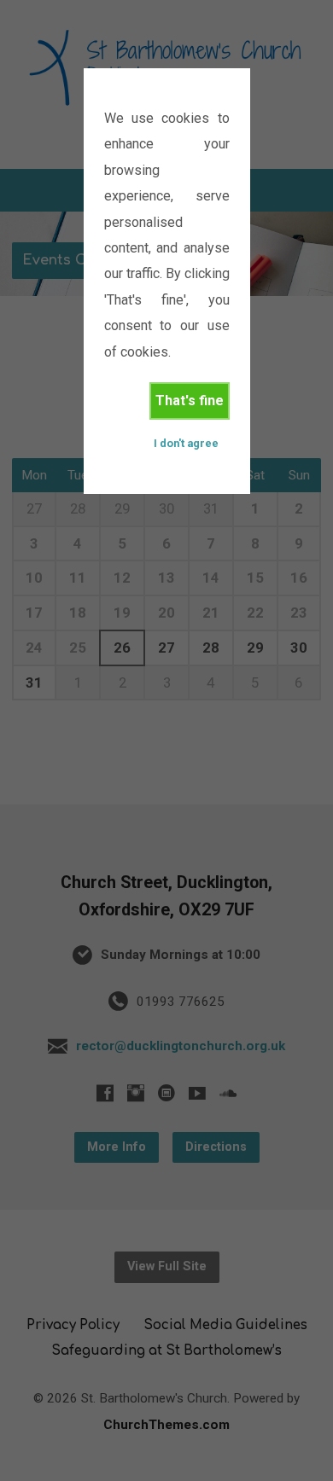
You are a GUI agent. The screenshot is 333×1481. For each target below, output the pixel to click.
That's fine (189, 400)
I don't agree (186, 443)
